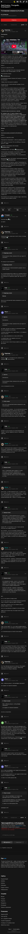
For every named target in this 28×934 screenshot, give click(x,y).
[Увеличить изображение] (5, 76)
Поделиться (7, 842)
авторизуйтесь (19, 825)
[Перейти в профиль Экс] (2, 722)
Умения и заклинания (6, 907)
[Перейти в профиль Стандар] (2, 216)
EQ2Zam (3, 883)
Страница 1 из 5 (14, 24)
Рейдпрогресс (4, 889)
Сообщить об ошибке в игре (8, 922)
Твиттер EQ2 (4, 916)
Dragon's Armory (5, 887)
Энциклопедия (4, 878)
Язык (9, 929)
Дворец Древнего (13, 15)
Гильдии (3, 898)
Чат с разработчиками (6, 918)
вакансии (3, 866)
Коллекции (3, 905)
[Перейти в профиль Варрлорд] (2, 30)
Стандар (7, 215)
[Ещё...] (25, 31)
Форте (6, 311)
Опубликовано (11, 31)
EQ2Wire (3, 881)
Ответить (14, 20)
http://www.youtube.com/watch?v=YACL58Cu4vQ (11, 132)
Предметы (3, 903)
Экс (6, 722)
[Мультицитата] (2, 203)
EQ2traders (3, 885)
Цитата (7, 202)
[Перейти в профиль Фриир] (2, 397)
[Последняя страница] (26, 25)
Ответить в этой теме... (9, 835)
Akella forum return (5, 925)
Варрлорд (6, 14)
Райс (6, 247)
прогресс (20, 865)
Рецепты (3, 900)
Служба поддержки (5, 920)
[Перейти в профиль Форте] (2, 312)
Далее (22, 24)
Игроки (2, 896)
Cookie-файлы (16, 929)
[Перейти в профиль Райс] (2, 248)
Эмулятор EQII (4, 914)
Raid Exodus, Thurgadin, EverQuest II (10, 6)
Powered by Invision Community (14, 932)
